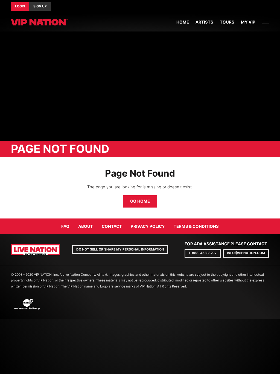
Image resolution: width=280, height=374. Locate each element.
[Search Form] (265, 22)
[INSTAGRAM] (269, 6)
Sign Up (40, 6)
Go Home (140, 201)
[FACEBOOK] (260, 6)
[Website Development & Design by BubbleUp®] (26, 304)
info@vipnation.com (246, 253)
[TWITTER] (264, 6)
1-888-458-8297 (203, 253)
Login (20, 6)
